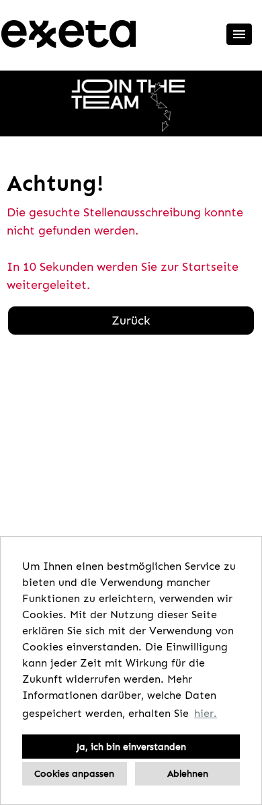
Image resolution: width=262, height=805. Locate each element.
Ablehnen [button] (187, 773)
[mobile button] (239, 34)
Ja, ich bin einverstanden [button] (131, 746)
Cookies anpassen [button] (74, 773)
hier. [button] (205, 713)
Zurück (131, 320)
